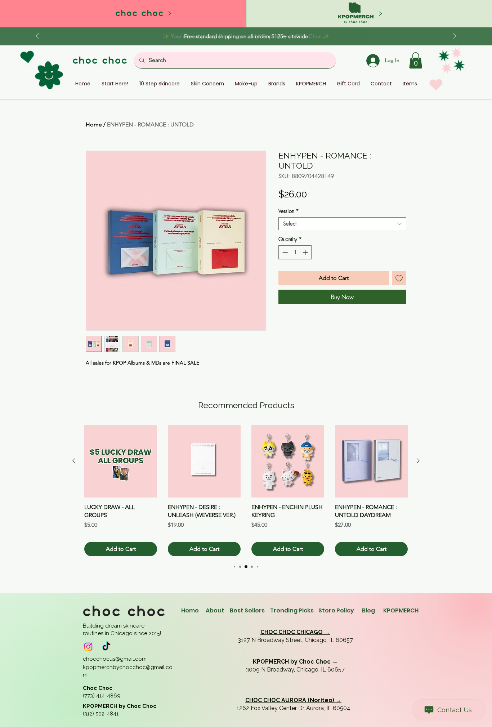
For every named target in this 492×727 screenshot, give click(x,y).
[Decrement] (284, 252)
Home (94, 124)
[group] (246, 490)
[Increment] (306, 252)
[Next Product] (418, 460)
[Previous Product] (74, 460)
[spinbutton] (295, 252)
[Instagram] (88, 646)
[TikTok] (106, 646)
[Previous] (37, 36)
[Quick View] (120, 461)
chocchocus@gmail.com (115, 659)
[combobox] (342, 223)
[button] (415, 60)
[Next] (454, 36)
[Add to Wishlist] (399, 278)
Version (288, 211)
